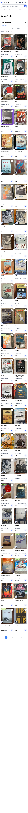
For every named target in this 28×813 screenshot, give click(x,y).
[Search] (25, 6)
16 (19, 637)
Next (22, 637)
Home (2, 12)
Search (6, 12)
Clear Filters (4, 25)
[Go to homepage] (5, 2)
